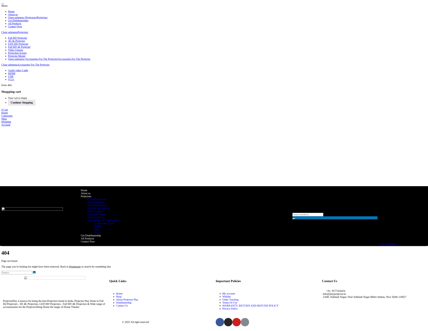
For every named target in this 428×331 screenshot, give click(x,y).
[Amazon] (245, 322)
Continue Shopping (22, 102)
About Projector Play (127, 299)
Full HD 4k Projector (19, 47)
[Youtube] (236, 322)
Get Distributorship (18, 20)
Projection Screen (17, 53)
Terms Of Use (229, 302)
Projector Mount (16, 56)
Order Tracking (230, 299)
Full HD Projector (17, 37)
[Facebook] (220, 322)
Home (11, 11)
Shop (119, 296)
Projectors (42, 17)
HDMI (11, 73)
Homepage (75, 266)
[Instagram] (228, 322)
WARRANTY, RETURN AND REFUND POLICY (250, 305)
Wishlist (226, 296)
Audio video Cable (18, 70)
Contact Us (122, 305)
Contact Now (15, 26)
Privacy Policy (230, 308)
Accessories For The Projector (74, 59)
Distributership (124, 302)
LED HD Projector (18, 44)
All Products (14, 23)
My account (228, 293)
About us (13, 14)
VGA (11, 79)
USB (10, 76)
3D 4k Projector (16, 41)
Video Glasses (15, 50)
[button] (4, 109)
